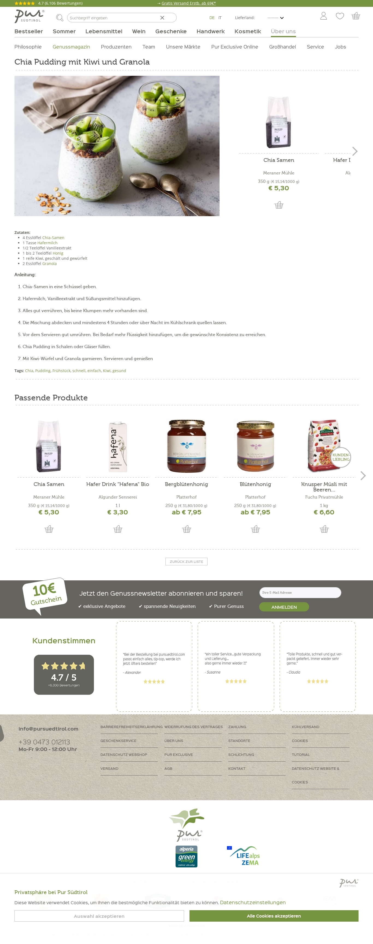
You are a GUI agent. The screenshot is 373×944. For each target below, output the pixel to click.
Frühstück (61, 370)
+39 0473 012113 (44, 741)
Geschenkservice (118, 740)
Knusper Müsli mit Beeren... (324, 487)
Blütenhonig (255, 484)
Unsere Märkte (183, 46)
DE (212, 17)
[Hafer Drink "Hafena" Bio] (117, 446)
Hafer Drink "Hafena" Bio (117, 484)
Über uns (173, 740)
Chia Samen (279, 160)
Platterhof (186, 497)
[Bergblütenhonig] (186, 446)
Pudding (43, 370)
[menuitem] (323, 16)
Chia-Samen (53, 237)
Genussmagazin (71, 46)
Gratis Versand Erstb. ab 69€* (189, 3)
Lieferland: (245, 17)
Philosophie (28, 46)
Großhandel (282, 46)
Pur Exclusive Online (234, 46)
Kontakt (236, 768)
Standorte (239, 740)
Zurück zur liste (186, 561)
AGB (168, 768)
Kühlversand (305, 726)
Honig (58, 253)
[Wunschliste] (340, 16)
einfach (94, 370)
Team (149, 46)
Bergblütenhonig (186, 484)
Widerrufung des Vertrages (193, 726)
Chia (29, 370)
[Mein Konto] (323, 16)
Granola (49, 263)
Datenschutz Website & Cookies (315, 775)
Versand (109, 768)
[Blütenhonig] (255, 446)
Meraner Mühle (278, 173)
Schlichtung (241, 754)
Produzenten (116, 46)
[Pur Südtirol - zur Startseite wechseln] (29, 16)
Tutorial (301, 754)
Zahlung (237, 726)
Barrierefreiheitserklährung (131, 726)
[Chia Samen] (279, 122)
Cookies (300, 740)
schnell (78, 370)
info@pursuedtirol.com (48, 728)
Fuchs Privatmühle (324, 497)
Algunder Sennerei (118, 497)
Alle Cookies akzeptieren (274, 916)
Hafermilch (47, 242)
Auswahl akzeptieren (99, 916)
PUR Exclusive (178, 754)
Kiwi (107, 370)
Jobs (340, 46)
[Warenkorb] (358, 16)
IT (220, 17)
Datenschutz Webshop (123, 754)
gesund (119, 370)
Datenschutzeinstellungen (253, 902)
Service (315, 46)
